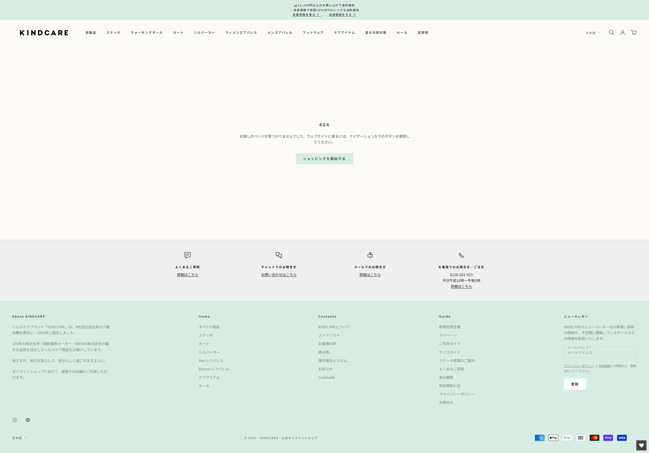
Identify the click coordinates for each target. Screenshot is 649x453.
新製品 (91, 32)
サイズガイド (449, 352)
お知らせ (325, 368)
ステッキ (113, 32)
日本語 (591, 32)
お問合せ (446, 402)
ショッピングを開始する (324, 158)
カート (178, 32)
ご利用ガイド (449, 343)
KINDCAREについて (334, 326)
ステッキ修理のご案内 (457, 360)
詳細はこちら (187, 274)
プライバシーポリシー (457, 393)
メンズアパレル (279, 32)
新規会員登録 (449, 326)
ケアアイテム (344, 32)
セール (402, 32)
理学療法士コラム (332, 360)
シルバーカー (204, 32)
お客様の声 (327, 343)
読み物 (323, 352)
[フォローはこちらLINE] (27, 420)
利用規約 (605, 366)
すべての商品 (209, 326)
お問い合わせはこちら (279, 274)
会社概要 (446, 377)
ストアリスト (329, 335)
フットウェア (313, 32)
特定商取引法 (449, 385)
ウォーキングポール (147, 32)
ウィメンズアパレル (241, 32)
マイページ (448, 335)
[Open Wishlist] (641, 445)
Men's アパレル (211, 360)
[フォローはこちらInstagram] (14, 420)
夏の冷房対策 (376, 32)
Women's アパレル (214, 368)
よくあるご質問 (451, 368)
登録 (575, 384)
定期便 (423, 32)
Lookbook (326, 377)
